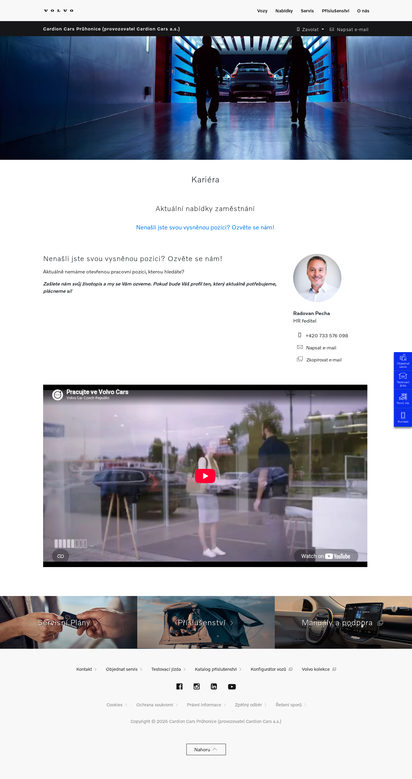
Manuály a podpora (340, 622)
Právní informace (204, 704)
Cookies (114, 704)
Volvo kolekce (316, 669)
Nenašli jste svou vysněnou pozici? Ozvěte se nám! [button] (205, 227)
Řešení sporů (289, 704)
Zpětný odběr (248, 704)
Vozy (262, 10)
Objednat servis (403, 364)
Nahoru (203, 749)
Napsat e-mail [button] (320, 347)
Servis (307, 10)
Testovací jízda (403, 383)
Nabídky (284, 10)
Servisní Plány (66, 622)
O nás (363, 10)
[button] (308, 29)
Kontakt (403, 421)
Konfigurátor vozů (268, 669)
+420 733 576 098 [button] (325, 335)
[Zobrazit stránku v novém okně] (179, 687)
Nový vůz (403, 403)
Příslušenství (335, 10)
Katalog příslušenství (216, 669)
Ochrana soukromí (154, 704)
